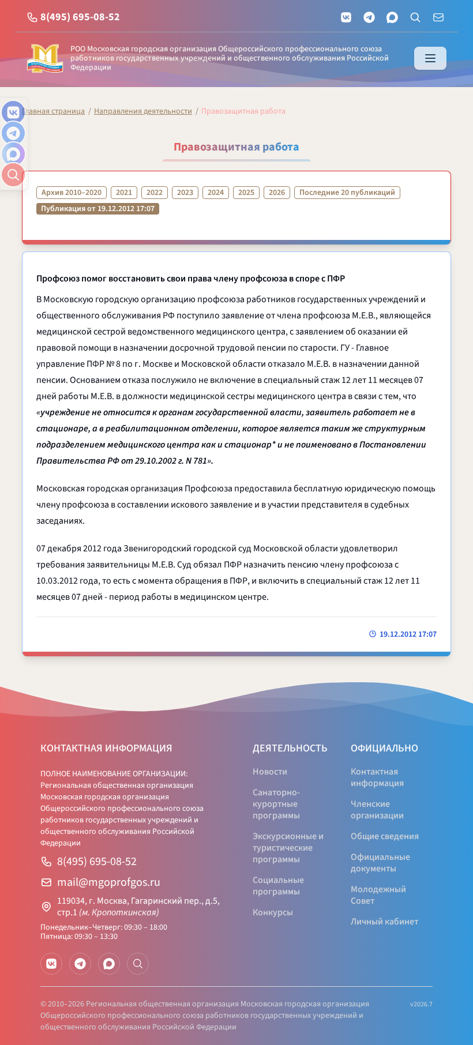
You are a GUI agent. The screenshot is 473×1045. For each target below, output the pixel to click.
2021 (124, 192)
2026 (277, 192)
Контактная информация (377, 777)
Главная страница (53, 111)
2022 (155, 192)
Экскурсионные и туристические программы (288, 848)
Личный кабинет (384, 921)
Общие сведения (385, 836)
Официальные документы (380, 863)
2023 (185, 192)
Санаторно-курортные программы (276, 804)
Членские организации (377, 810)
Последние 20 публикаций (347, 192)
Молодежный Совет (378, 895)
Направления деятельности (143, 111)
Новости (270, 771)
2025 (246, 192)
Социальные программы (278, 886)
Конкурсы (273, 912)
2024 (216, 192)
